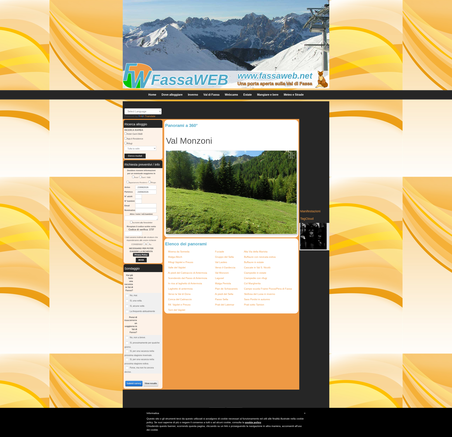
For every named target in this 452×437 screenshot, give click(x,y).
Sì (146, 244)
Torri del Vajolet (176, 309)
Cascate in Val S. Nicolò (257, 267)
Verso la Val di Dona (179, 294)
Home (152, 94)
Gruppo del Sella (224, 256)
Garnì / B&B (146, 177)
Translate (150, 116)
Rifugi (129, 143)
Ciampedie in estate (255, 272)
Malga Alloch (175, 256)
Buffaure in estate (254, 262)
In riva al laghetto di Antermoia (185, 283)
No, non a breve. (138, 337)
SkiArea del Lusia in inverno (259, 294)
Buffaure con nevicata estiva (260, 256)
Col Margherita (252, 283)
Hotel (136, 177)
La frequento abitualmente (142, 311)
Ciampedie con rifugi (255, 278)
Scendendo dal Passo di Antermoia (187, 278)
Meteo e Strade (294, 94)
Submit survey (134, 383)
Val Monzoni (222, 272)
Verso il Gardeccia (225, 267)
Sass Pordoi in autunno (257, 299)
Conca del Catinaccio (180, 299)
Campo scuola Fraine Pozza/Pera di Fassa (268, 288)
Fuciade (219, 251)
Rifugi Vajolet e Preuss (180, 262)
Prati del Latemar (224, 304)
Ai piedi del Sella (224, 294)
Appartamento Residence (138, 182)
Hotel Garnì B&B (134, 134)
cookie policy (253, 422)
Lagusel (219, 278)
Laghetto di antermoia (180, 288)
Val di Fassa (211, 94)
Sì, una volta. (136, 300)
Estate (247, 94)
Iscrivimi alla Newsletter (142, 223)
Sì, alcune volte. (137, 306)
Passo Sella (221, 299)
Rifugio (153, 182)
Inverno (193, 94)
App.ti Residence (135, 139)
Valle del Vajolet (177, 267)
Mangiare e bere (267, 94)
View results (151, 383)
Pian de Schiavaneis (226, 288)
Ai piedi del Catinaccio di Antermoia (187, 272)
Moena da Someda (178, 251)
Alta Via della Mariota (255, 251)
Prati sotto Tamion (254, 304)
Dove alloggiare (172, 94)
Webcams (231, 94)
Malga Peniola (223, 283)
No (150, 244)
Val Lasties (221, 262)
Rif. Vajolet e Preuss (179, 304)
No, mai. (134, 295)
